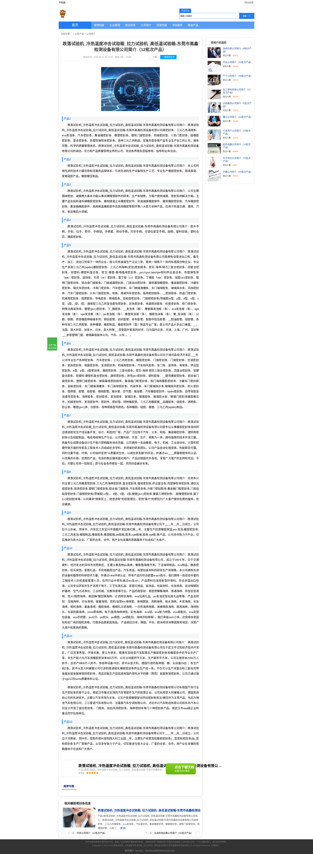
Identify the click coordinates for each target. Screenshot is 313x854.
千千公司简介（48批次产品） (238, 76)
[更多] (123, 828)
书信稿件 (177, 25)
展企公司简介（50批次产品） (238, 117)
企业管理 (115, 25)
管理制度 (99, 25)
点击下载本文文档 (52, 346)
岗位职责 (130, 25)
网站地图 (248, 2)
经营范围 (161, 25)
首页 (75, 25)
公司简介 (146, 25)
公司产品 (79, 33)
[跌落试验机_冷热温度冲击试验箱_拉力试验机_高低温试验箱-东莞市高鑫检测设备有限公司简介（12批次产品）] (78, 809)
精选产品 (193, 25)
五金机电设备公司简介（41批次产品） (173, 833)
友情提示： (216, 845)
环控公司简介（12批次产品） (92, 833)
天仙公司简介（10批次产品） (238, 62)
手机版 (62, 2)
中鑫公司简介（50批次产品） (238, 171)
